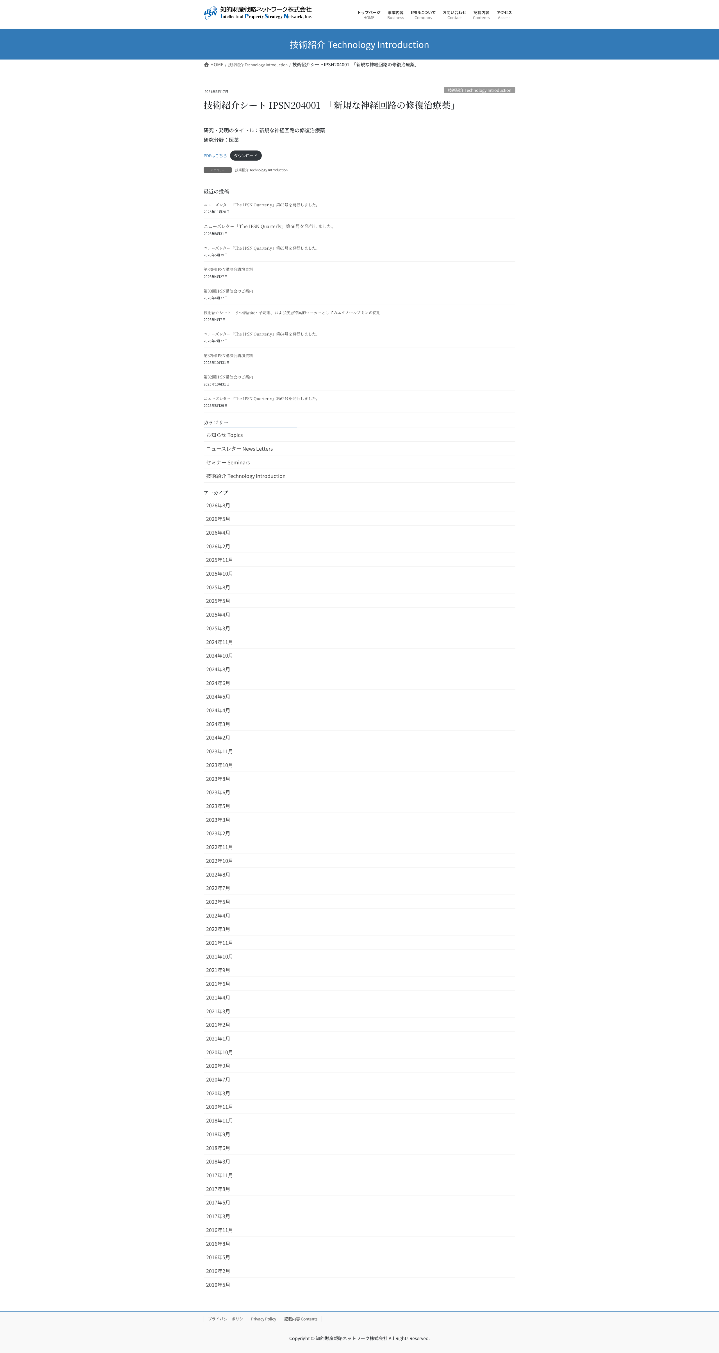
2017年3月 (218, 1216)
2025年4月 (218, 614)
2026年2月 (218, 546)
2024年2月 (218, 737)
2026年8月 (218, 505)
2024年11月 (219, 641)
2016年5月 (218, 1257)
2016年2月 (218, 1270)
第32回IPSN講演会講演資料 (228, 355)
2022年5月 (218, 901)
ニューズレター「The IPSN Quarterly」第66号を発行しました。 (270, 226)
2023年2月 (218, 833)
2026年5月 (218, 518)
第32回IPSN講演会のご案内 (228, 377)
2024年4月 (218, 710)
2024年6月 (218, 682)
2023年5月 (218, 805)
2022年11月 (219, 846)
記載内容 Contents (301, 1319)
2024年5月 (218, 696)
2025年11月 (219, 559)
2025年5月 (218, 600)
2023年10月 (219, 764)
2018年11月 (219, 1120)
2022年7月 (218, 887)
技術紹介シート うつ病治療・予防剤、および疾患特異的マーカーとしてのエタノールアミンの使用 (292, 312)
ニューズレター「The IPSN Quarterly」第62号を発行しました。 (262, 398)
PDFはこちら (215, 155)
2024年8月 (218, 669)
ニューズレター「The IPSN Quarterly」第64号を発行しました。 (262, 334)
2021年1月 (218, 1038)
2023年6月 (218, 792)
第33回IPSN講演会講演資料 (228, 269)
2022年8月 (218, 874)
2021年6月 (218, 983)
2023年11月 (219, 751)
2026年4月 (218, 532)
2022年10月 (219, 860)
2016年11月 (219, 1229)
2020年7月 (218, 1079)
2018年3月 (218, 1161)
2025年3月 (218, 628)
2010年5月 (218, 1284)
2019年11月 (219, 1106)
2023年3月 (218, 819)
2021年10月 (219, 956)
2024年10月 (219, 655)
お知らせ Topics (224, 434)
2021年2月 (218, 1024)
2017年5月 (218, 1202)
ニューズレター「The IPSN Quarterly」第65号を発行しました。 (262, 248)
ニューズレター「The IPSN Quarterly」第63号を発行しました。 (262, 204)
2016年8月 (218, 1243)
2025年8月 (218, 587)
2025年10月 (219, 573)
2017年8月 (218, 1188)
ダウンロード (246, 155)
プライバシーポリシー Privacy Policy (242, 1319)
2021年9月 (218, 969)
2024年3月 (218, 723)
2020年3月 (218, 1093)
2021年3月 (218, 1011)
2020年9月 (218, 1065)
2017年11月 (219, 1175)
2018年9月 (218, 1134)
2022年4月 (218, 915)
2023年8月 (218, 778)
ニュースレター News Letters (239, 448)
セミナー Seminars (228, 462)
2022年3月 (218, 928)
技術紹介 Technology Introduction (479, 90)
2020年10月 (219, 1052)
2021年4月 (218, 997)
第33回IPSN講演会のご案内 (228, 291)
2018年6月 (218, 1147)
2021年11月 (219, 942)
